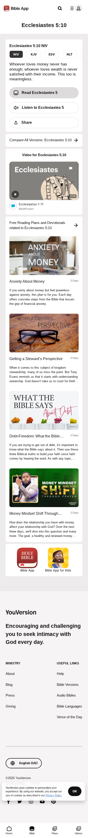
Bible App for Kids (58, 570)
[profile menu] (75, 8)
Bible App (27, 570)
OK (75, 791)
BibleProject (26, 208)
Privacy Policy (54, 795)
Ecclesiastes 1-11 (35, 204)
